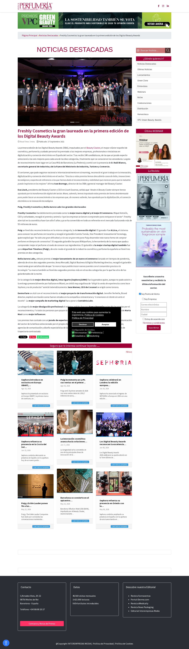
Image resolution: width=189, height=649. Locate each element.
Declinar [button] (83, 324)
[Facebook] (158, 6)
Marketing (94, 336)
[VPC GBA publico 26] (94, 20)
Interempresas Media (149, 610)
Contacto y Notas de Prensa (42, 623)
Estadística (79, 336)
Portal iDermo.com (140, 599)
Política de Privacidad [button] (82, 318)
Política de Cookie (123, 643)
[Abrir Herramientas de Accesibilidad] (6, 643)
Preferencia (96, 333)
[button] (21, 91)
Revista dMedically (139, 603)
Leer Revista (153, 208)
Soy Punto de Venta (150, 294)
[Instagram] (163, 6)
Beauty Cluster (93, 147)
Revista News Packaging (142, 607)
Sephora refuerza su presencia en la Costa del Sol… (33, 444)
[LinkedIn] (168, 6)
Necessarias (80, 333)
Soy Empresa (150, 299)
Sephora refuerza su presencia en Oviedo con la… (112, 503)
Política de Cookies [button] (94, 315)
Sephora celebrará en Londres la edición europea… (110, 382)
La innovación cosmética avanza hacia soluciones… (73, 440)
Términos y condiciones (154, 322)
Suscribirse (154, 327)
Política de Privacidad (103, 643)
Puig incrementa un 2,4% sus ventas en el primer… (73, 381)
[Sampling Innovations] (153, 244)
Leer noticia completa (41, 406)
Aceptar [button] (105, 324)
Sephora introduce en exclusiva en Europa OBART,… (32, 382)
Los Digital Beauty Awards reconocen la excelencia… (113, 443)
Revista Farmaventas (141, 595)
